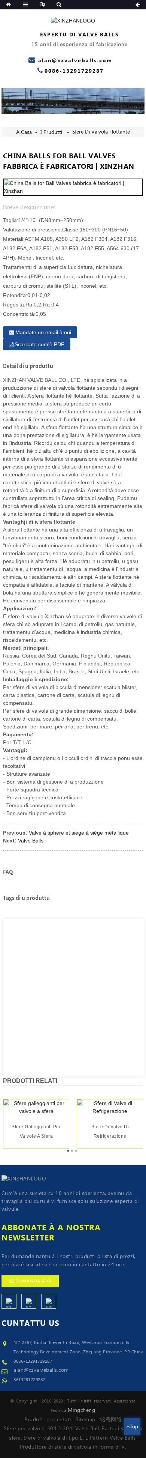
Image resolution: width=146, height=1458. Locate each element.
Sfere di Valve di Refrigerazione (110, 1132)
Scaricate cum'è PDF (39, 344)
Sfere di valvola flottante (101, 132)
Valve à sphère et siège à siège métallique (79, 833)
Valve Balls (30, 841)
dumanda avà (33, 1281)
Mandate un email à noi (43, 332)
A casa (24, 132)
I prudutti (51, 132)
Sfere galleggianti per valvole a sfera (36, 1132)
